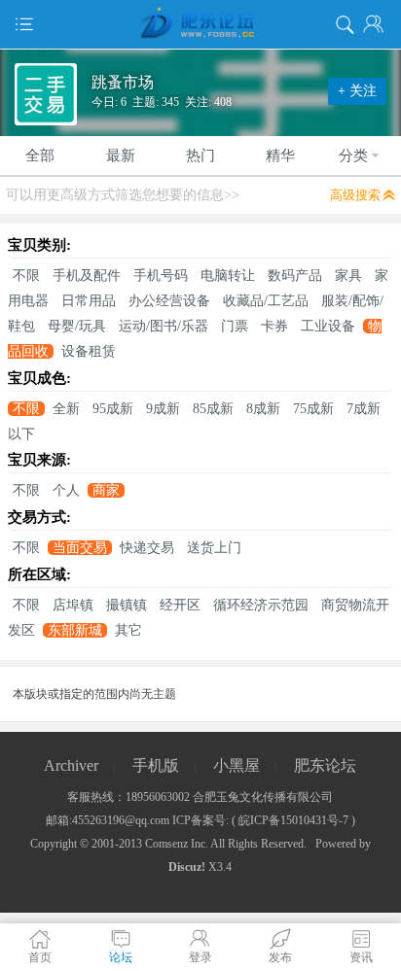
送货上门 (214, 547)
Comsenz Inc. (176, 843)
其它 (128, 630)
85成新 (213, 408)
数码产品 (295, 275)
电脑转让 (227, 275)
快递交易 (147, 547)
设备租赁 (88, 351)
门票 (234, 326)
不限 (26, 275)
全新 (66, 408)
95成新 (112, 408)
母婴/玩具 (77, 326)
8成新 (263, 408)
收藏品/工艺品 (266, 301)
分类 (353, 155)
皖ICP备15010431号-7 (293, 820)
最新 (120, 155)
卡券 (274, 326)
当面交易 (80, 547)
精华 (280, 155)
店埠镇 (73, 605)
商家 (106, 490)
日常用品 (88, 301)
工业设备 (328, 326)
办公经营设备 (169, 301)
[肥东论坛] (200, 24)
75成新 (313, 408)
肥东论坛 (325, 765)
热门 (200, 155)
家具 (348, 275)
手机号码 (160, 275)
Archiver (71, 765)
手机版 (155, 765)
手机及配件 (87, 275)
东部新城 (75, 630)
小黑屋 (236, 765)
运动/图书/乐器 (163, 326)
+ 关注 (357, 91)
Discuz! (186, 867)
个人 (66, 490)
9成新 (163, 408)
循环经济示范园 (261, 605)
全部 (40, 155)
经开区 (180, 605)
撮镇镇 (126, 605)
